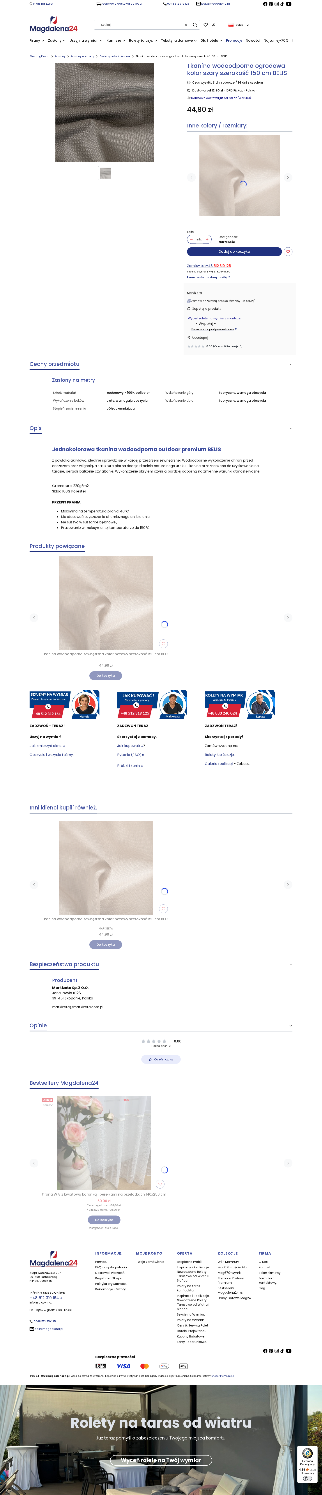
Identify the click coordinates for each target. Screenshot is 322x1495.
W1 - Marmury (228, 1262)
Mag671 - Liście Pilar (233, 1267)
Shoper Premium (221, 1376)
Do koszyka (106, 675)
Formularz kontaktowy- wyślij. (207, 277)
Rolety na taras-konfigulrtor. (189, 1288)
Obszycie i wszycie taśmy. (52, 754)
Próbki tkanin (128, 765)
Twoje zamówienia (150, 1262)
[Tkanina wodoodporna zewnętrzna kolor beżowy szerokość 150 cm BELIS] (239, 175)
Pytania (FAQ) (129, 754)
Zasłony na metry (82, 56)
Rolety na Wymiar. (191, 1320)
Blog (262, 1288)
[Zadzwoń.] (64, 705)
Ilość (190, 232)
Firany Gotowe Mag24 (234, 1298)
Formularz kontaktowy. (268, 1280)
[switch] (307, 1478)
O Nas (263, 1262)
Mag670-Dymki (229, 1273)
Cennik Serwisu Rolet (192, 1325)
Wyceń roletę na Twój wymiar (161, 1460)
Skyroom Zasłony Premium (231, 1280)
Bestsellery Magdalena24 (229, 1290)
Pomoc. (101, 1262)
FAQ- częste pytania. (111, 1267)
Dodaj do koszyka (234, 251)
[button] (195, 25)
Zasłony (60, 56)
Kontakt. (265, 1267)
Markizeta (194, 293)
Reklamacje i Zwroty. (110, 1289)
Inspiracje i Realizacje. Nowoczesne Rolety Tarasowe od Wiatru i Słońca (193, 1274)
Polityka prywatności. (111, 1284)
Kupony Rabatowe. (191, 1336)
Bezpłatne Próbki (189, 1262)
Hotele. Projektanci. (191, 1331)
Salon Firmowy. (270, 1273)
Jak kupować (128, 745)
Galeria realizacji (219, 763)
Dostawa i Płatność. (110, 1273)
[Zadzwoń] (240, 705)
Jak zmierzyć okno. (46, 745)
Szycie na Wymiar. (191, 1314)
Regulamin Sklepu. (109, 1278)
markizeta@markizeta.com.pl (77, 1007)
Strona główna (40, 56)
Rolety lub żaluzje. (220, 754)
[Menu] (315, 1448)
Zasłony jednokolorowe (114, 56)
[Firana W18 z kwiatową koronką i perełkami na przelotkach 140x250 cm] (104, 1143)
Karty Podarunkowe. (192, 1342)
